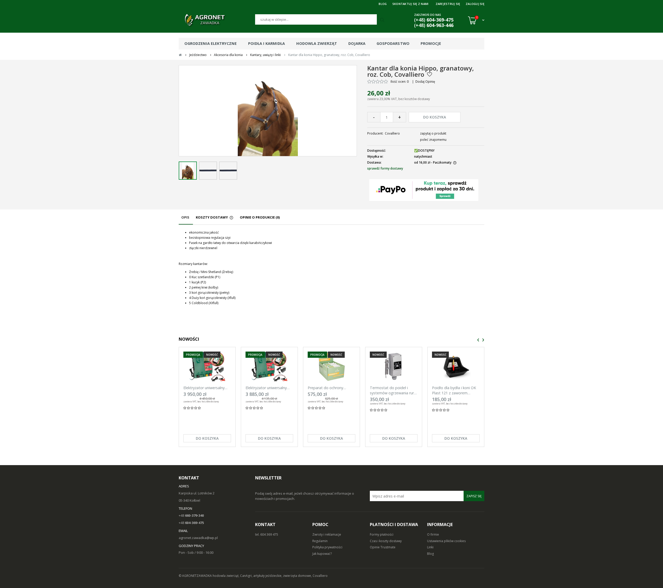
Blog (430, 553)
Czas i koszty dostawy (386, 541)
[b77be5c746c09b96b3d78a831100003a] (208, 170)
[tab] (186, 220)
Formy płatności (381, 534)
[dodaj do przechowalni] (429, 74)
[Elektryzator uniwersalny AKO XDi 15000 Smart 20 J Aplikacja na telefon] (207, 366)
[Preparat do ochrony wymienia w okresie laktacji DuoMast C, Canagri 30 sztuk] (331, 366)
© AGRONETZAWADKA (196, 575)
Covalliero (392, 133)
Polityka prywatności (327, 547)
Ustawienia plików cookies (446, 541)
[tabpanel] (331, 268)
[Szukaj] (383, 20)
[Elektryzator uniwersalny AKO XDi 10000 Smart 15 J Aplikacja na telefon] (269, 366)
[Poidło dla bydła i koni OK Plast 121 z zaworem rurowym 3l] (456, 366)
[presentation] (478, 340)
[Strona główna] (217, 20)
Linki (430, 547)
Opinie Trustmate (382, 547)
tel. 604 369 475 (266, 534)
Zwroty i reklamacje (326, 534)
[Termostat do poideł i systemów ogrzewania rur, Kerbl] (393, 366)
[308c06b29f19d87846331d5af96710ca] (228, 170)
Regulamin (320, 541)
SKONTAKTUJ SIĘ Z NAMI (410, 4)
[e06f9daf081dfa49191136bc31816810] (187, 170)
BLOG (383, 4)
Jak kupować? (322, 553)
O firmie (433, 534)
